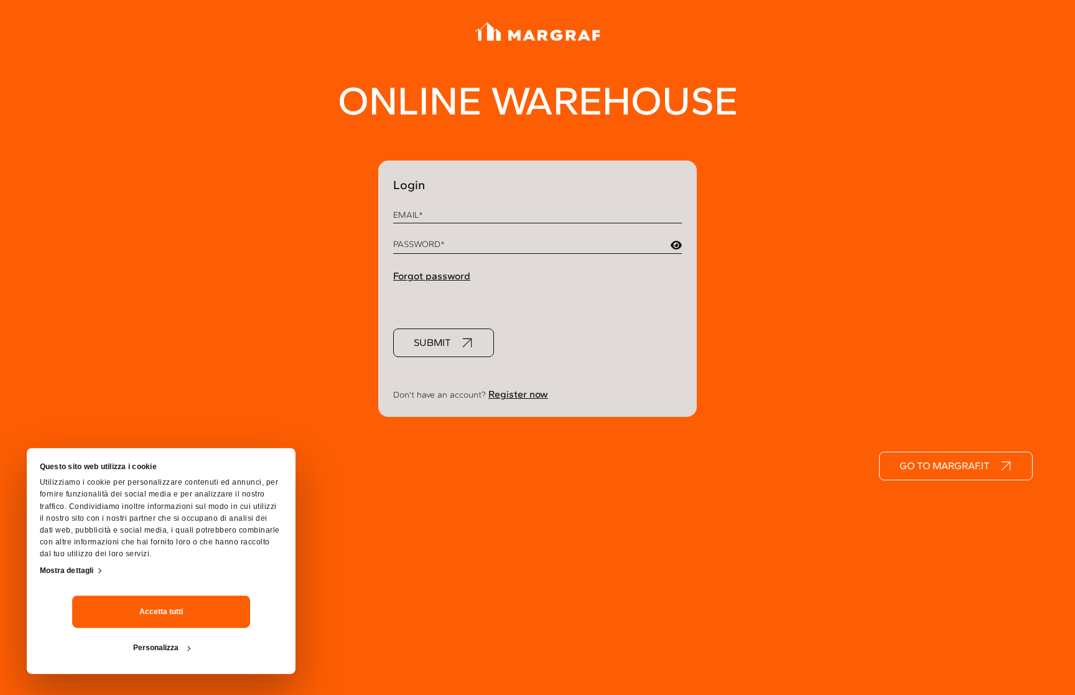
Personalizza (156, 647)
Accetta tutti (161, 611)
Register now (518, 394)
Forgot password (431, 276)
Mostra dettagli (67, 570)
